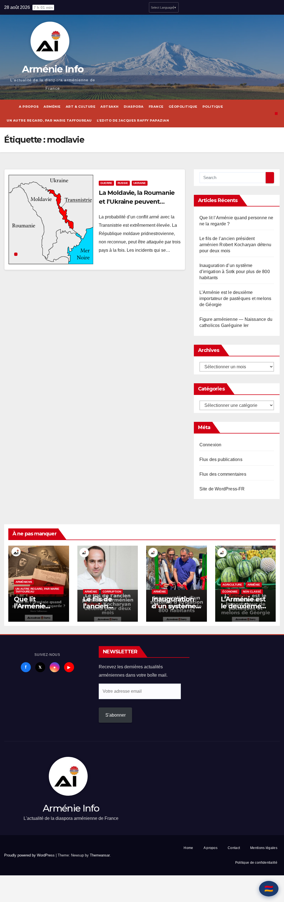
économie (230, 591)
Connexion (210, 444)
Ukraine (139, 183)
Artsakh (109, 107)
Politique (212, 107)
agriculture (232, 584)
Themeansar (100, 855)
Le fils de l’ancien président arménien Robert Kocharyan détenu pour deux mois (235, 244)
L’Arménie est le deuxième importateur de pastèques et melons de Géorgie (235, 298)
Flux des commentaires (222, 474)
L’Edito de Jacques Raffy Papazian (133, 120)
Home (188, 848)
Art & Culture (81, 107)
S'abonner (115, 715)
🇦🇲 (268, 889)
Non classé (252, 591)
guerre (106, 183)
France (156, 107)
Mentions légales (263, 848)
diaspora (134, 107)
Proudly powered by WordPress (30, 855)
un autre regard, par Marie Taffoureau (49, 120)
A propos (29, 107)
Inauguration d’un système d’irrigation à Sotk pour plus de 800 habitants (234, 271)
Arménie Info (53, 69)
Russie (123, 183)
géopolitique (183, 107)
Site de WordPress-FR (222, 489)
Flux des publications (220, 459)
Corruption (112, 591)
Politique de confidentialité (256, 862)
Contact (234, 848)
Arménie (52, 107)
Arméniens (24, 581)
